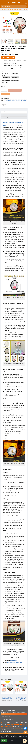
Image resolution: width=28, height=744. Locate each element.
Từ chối (11, 740)
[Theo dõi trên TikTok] (5, 731)
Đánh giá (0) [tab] (5, 117)
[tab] (14, 714)
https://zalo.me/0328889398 (14, 662)
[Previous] (3, 25)
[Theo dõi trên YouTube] (10, 731)
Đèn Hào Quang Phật (16, 100)
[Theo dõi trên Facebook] (1, 731)
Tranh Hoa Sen (8, 100)
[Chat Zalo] (25, 728)
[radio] (6, 73)
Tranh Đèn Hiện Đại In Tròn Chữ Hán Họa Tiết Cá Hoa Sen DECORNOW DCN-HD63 (20, 698)
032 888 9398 (12, 665)
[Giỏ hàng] (26, 2)
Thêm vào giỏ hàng (15, 90)
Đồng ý (4, 740)
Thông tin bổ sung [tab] (6, 114)
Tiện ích (3, 71)
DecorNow (14, 2)
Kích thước (3, 75)
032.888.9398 (4, 728)
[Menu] (2, 2)
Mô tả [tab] (3, 112)
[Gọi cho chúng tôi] (7, 731)
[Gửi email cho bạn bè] (5, 105)
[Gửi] (25, 6)
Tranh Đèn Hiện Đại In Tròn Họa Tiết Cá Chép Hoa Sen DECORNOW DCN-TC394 (7, 697)
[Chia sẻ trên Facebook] (2, 105)
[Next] (24, 25)
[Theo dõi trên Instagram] (3, 731)
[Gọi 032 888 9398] (25, 732)
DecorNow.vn (13, 660)
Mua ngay (5, 94)
